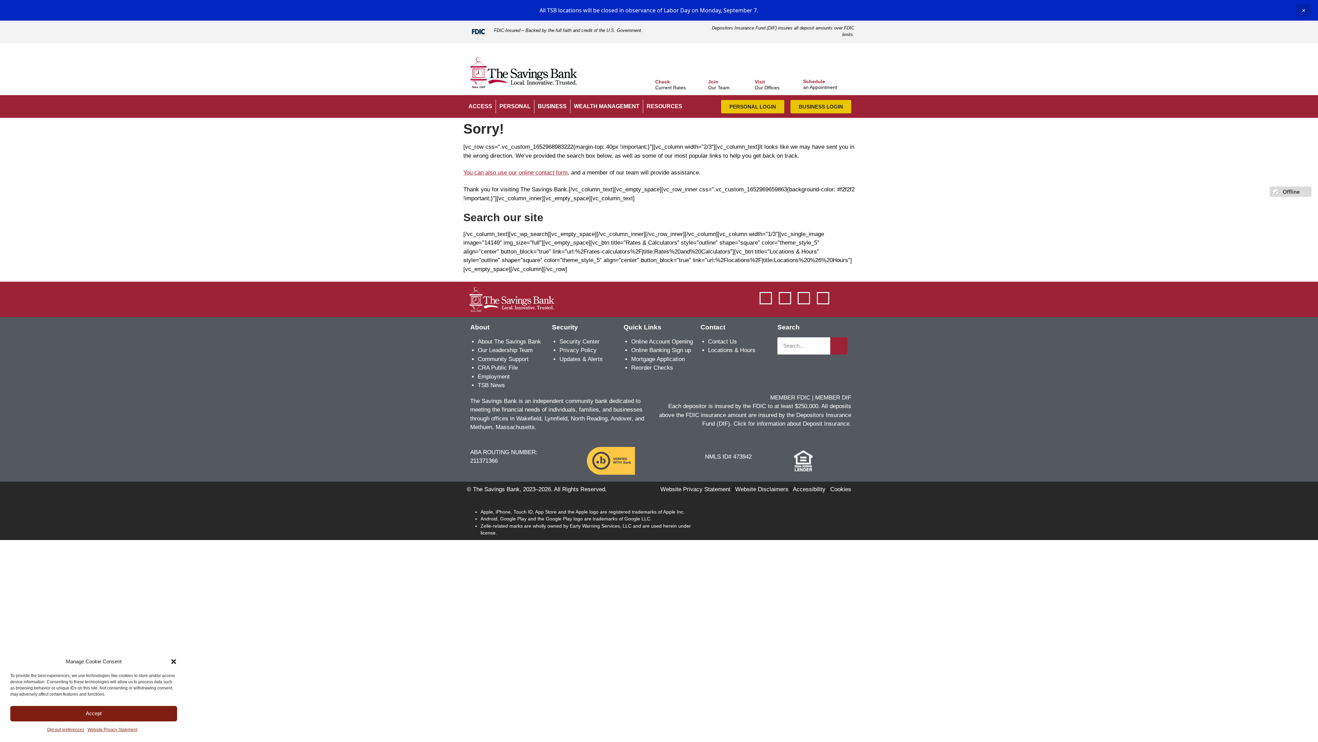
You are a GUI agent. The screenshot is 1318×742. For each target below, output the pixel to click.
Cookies (840, 489)
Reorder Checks (652, 367)
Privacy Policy (578, 350)
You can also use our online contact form (515, 172)
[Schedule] (796, 80)
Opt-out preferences (65, 729)
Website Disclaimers (761, 489)
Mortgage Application (658, 359)
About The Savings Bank (509, 341)
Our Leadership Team (505, 350)
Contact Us (722, 341)
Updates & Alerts (581, 359)
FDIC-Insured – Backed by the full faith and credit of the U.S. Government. (568, 30)
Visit (760, 82)
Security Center (579, 341)
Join (713, 82)
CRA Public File (498, 367)
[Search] (838, 346)
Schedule (814, 81)
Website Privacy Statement (112, 729)
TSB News (491, 385)
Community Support (503, 359)
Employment (494, 376)
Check (662, 82)
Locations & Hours (731, 350)
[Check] (648, 80)
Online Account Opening (662, 341)
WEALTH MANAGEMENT (606, 106)
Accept (94, 713)
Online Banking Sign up (661, 350)
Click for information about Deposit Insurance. (792, 423)
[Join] (701, 80)
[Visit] (747, 80)
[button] (173, 661)
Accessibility (809, 489)
